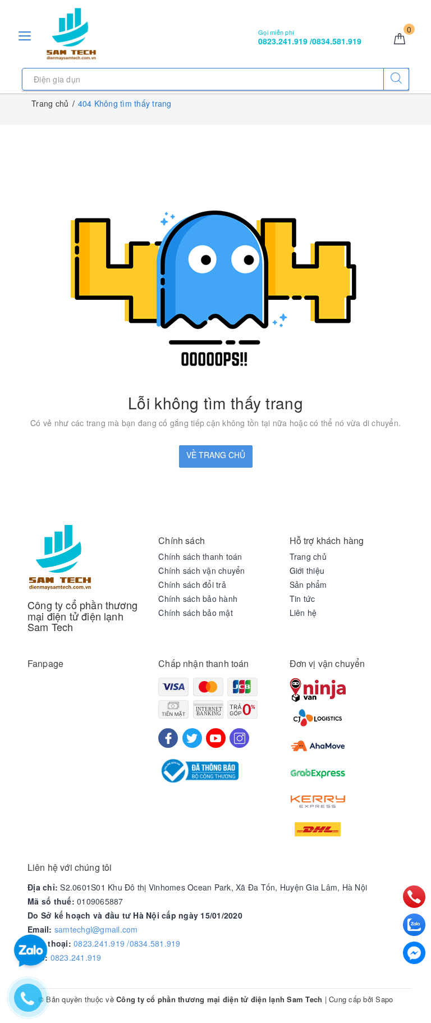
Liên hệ (303, 612)
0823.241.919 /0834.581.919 (127, 943)
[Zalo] (414, 925)
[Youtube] (216, 738)
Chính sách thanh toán (200, 556)
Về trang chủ (215, 454)
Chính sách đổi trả (192, 584)
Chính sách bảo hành (197, 598)
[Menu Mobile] (25, 34)
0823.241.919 (76, 957)
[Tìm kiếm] (396, 79)
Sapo (384, 999)
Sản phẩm (308, 584)
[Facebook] (168, 738)
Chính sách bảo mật (195, 612)
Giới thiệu (307, 570)
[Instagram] (239, 738)
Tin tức (302, 598)
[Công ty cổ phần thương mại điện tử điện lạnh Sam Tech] (71, 34)
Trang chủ (308, 556)
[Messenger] (414, 953)
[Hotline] (414, 896)
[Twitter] (192, 738)
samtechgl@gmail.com (96, 929)
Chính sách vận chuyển (201, 570)
